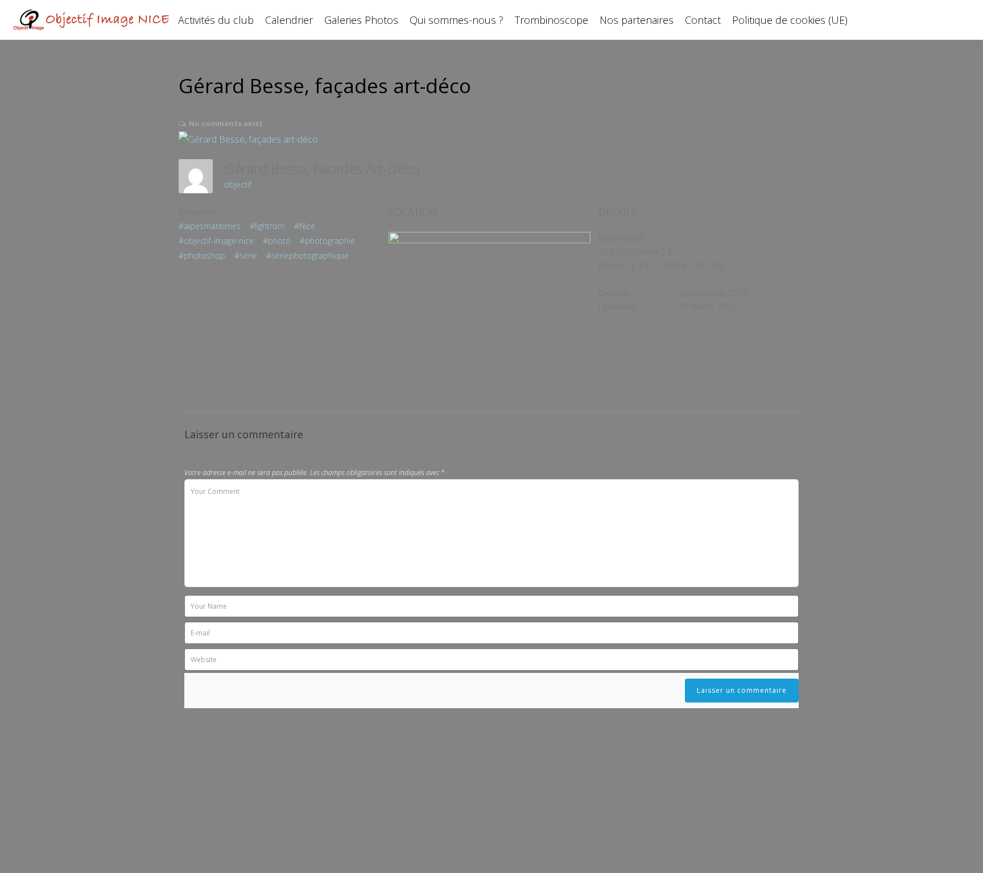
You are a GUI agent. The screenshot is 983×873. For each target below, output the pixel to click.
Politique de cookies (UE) (790, 20)
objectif (237, 184)
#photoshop (202, 255)
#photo (277, 240)
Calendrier (289, 20)
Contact (703, 20)
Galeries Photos (361, 20)
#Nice (304, 226)
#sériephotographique (307, 255)
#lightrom (267, 226)
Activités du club (216, 20)
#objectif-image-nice (216, 240)
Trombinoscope (551, 20)
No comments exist (226, 123)
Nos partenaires (637, 20)
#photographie (327, 240)
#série (245, 255)
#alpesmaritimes (210, 226)
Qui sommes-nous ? (456, 20)
